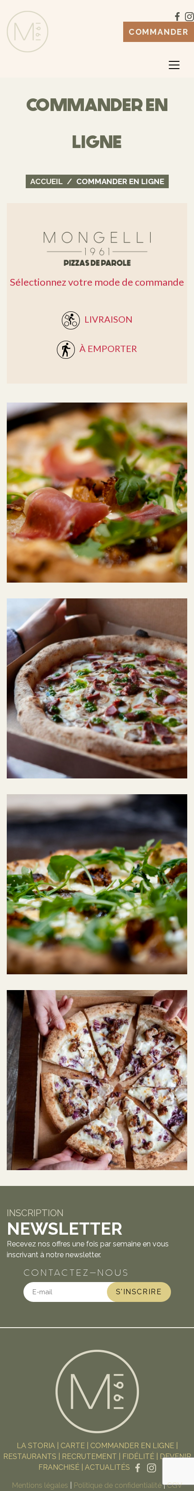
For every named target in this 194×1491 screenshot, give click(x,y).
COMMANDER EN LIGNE (132, 1445)
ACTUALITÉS (107, 1467)
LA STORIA (36, 1445)
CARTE (72, 1445)
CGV (174, 1485)
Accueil (46, 181)
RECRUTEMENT (89, 1456)
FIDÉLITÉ (138, 1456)
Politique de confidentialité (118, 1485)
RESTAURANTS (29, 1456)
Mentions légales (40, 1485)
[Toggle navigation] (174, 65)
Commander (159, 32)
